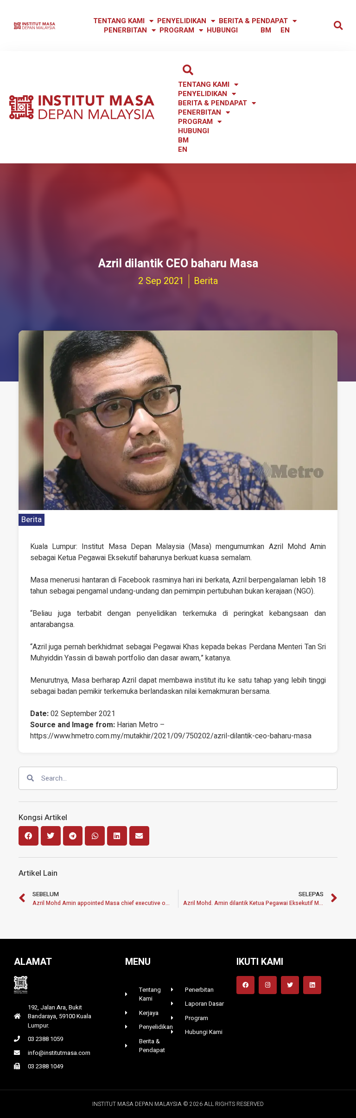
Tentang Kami (119, 21)
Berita (31, 519)
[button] (338, 26)
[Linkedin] (312, 985)
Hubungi (222, 30)
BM (266, 30)
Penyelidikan (181, 21)
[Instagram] (268, 985)
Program (176, 30)
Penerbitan (125, 30)
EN (285, 30)
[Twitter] (290, 985)
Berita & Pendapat (253, 21)
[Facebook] (245, 985)
